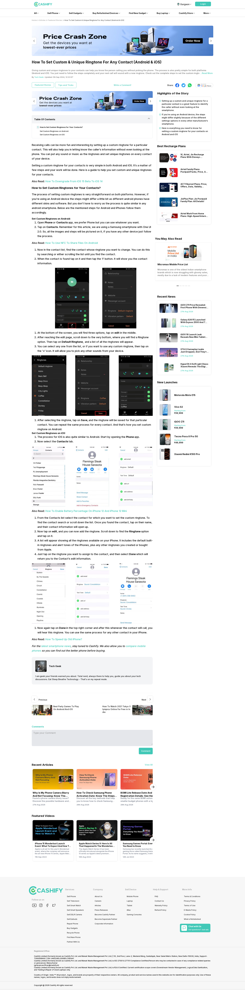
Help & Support (160, 889)
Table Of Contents (44, 119)
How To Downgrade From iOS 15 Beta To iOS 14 (74, 181)
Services (69, 889)
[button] (203, 4)
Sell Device (130, 889)
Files (81, 242)
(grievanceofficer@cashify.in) (46, 965)
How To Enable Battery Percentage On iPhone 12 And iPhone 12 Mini (86, 510)
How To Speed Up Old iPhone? (63, 639)
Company (98, 889)
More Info (187, 889)
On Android (91, 242)
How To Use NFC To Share (61, 242)
